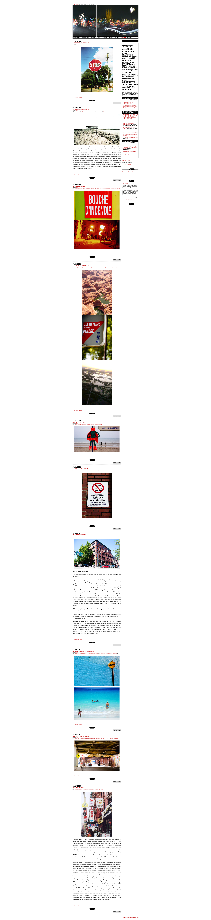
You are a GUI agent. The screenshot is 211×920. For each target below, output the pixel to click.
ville (107, 44)
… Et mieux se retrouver (81, 265)
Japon (132, 62)
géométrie (91, 738)
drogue (81, 470)
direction (80, 536)
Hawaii (91, 653)
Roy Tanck (125, 93)
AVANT (111, 37)
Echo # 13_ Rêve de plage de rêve (83, 651)
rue (114, 188)
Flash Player (130, 94)
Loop (94, 738)
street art (104, 44)
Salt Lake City (106, 267)
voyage (133, 90)
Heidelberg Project (87, 44)
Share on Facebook (78, 97)
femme (88, 653)
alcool (76, 470)
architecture (77, 738)
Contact (129, 37)
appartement (77, 44)
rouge (112, 188)
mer (87, 424)
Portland (91, 536)
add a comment (117, 103)
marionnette (83, 424)
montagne (130, 66)
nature (135, 68)
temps (130, 87)
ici (136, 132)
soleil (124, 87)
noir (132, 69)
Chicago (81, 738)
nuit (132, 71)
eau (89, 267)
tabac (101, 470)
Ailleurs (117, 37)
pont (105, 738)
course (84, 738)
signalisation (98, 44)
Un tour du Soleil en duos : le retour (130, 125)
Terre (114, 111)
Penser (91, 789)
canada (82, 653)
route (99, 111)
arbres (130, 45)
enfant (85, 653)
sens (97, 536)
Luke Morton (134, 93)
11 (73, 454)
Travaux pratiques (79, 186)
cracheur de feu (96, 188)
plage (93, 424)
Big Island (76, 653)
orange (102, 188)
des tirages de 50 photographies (130, 100)
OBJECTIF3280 (85, 37)
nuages (128, 71)
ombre (124, 73)
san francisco (91, 470)
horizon (76, 424)
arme (78, 470)
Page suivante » (105, 914)
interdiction (80, 789)
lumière (126, 64)
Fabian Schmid (134, 917)
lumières (132, 64)
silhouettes (75, 654)
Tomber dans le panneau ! (81, 109)
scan (101, 111)
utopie (116, 111)
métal (97, 738)
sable (111, 653)
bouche (87, 188)
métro (99, 738)
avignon (83, 188)
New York (84, 789)
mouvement (127, 68)
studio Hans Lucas (129, 143)
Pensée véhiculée (78, 787)
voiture (102, 789)
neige (123, 69)
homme (131, 58)
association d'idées (78, 188)
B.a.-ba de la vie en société (81, 468)
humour (79, 111)
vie (123, 90)
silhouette (116, 738)
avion (80, 267)
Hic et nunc (76, 37)
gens (130, 56)
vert (135, 87)
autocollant (77, 267)
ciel (130, 49)
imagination (83, 111)
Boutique (123, 37)
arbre (124, 45)
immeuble (84, 536)
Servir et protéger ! (79, 422)
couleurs (91, 188)
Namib (87, 111)
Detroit (83, 44)
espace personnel (127, 149)
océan (102, 653)
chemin (83, 267)
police (96, 424)
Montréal (96, 653)
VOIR (99, 37)
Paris (109, 188)
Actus (77, 110)
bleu (79, 653)
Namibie (90, 111)
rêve (97, 111)
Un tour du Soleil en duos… (130, 120)
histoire (125, 58)
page (98, 267)
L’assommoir (125, 183)
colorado (86, 267)
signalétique (105, 111)
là (127, 135)
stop (102, 44)
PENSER (104, 37)
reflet (131, 77)
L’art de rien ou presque (81, 43)
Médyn (93, 37)
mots (96, 267)
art (80, 44)
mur (99, 653)
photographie (130, 75)
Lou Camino (76, 4)
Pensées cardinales (79, 535)
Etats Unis (93, 267)
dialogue (76, 536)
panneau (93, 44)
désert (76, 111)
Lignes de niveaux (126, 160)
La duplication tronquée (81, 736)
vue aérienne (116, 267)
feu (100, 188)
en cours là (126, 138)
